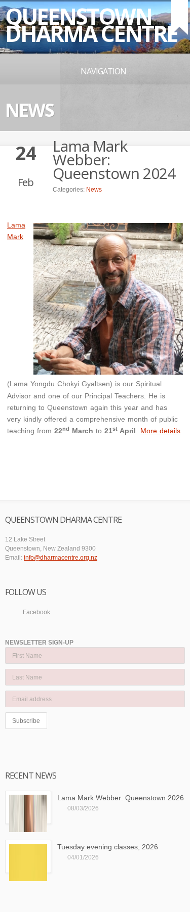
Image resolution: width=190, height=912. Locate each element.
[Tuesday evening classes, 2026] (28, 856)
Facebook (36, 612)
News (94, 189)
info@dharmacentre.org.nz (60, 557)
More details (160, 431)
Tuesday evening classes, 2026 (107, 847)
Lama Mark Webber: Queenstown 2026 (120, 798)
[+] (179, 17)
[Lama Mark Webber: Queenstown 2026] (28, 807)
